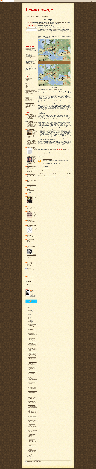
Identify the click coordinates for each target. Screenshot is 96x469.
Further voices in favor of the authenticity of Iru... (32, 392)
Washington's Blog (29, 100)
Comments (29, 29)
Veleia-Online (28, 79)
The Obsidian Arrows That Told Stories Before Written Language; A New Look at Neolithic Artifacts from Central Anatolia (32, 124)
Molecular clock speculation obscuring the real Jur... (32, 362)
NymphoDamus (28, 63)
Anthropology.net (30, 121)
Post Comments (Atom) (49, 175)
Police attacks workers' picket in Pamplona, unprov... (32, 444)
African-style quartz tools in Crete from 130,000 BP (32, 408)
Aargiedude (55, 29)
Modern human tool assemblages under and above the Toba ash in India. (31, 272)
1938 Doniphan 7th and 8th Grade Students (35, 214)
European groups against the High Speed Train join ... (32, 345)
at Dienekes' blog (55, 89)
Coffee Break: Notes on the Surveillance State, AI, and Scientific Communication (31, 117)
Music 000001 (29, 262)
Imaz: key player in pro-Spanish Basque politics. (32, 368)
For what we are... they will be (44, 23)
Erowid (27, 84)
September (30, 311)
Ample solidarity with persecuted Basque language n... (32, 342)
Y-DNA (49, 153)
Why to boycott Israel (31, 329)
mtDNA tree (28, 106)
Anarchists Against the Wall (30, 90)
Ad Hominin (29, 257)
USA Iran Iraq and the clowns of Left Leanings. (31, 185)
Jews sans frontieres (31, 147)
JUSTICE (29, 211)
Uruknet (27, 86)
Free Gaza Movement (30, 88)
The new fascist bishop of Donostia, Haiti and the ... (32, 388)
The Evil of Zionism (35, 149)
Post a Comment (43, 170)
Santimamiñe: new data (32, 397)
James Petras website (30, 103)
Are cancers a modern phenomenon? (31, 259)
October (29, 310)
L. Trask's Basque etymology (31, 105)
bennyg (27, 70)
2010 (28, 307)
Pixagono (27, 56)
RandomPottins (30, 196)
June (29, 315)
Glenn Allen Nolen (47, 159)
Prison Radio (28, 101)
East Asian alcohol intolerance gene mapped (31, 338)
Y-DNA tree (28, 107)
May (29, 317)
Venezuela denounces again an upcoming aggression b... (32, 434)
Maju (33, 290)
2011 (28, 306)
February (29, 321)
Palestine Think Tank (29, 93)
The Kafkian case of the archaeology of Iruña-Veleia (32, 349)
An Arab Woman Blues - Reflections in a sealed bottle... (32, 181)
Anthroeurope (30, 206)
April (28, 318)
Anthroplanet (29, 235)
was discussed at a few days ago (58, 149)
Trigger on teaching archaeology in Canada (31, 191)
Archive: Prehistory (35, 16)
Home (27, 16)
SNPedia (27, 110)
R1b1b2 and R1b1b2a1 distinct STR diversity (51, 27)
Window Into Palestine (31, 156)
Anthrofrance (29, 220)
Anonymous (28, 48)
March (29, 320)
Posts (28, 27)
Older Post (68, 173)
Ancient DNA (28, 108)
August (29, 313)
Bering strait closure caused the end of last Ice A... (32, 402)
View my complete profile (30, 297)
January (29, 322)
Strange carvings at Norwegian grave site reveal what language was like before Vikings (32, 170)
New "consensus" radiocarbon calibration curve (31, 374)
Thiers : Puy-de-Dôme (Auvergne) (31, 222)
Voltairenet (27, 98)
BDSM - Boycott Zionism (30, 94)
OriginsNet (27, 80)
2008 (28, 458)
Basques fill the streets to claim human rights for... (32, 451)
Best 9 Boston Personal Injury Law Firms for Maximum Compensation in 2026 (31, 143)
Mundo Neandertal (30, 129)
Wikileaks (27, 85)
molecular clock (41, 153)
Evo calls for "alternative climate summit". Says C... (32, 417)
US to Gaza (28, 87)
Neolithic (45, 153)
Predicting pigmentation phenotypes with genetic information (31, 242)
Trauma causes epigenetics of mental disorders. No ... (32, 437)
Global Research (29, 99)
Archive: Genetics (45, 16)
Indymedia (27, 97)
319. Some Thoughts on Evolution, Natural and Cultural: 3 (31, 264)
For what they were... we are (61, 22)
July (28, 314)
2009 (28, 456)
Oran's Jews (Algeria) (31, 236)
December (30, 308)
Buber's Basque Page (29, 104)
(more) (32, 62)
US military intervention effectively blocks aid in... (32, 358)
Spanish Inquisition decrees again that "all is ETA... (32, 334)
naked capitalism (30, 114)
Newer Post (40, 173)
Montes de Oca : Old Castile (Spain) (31, 208)
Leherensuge (39, 9)
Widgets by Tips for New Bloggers (31, 74)
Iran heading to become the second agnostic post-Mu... (32, 447)
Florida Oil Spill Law (31, 140)
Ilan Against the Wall (31, 193)
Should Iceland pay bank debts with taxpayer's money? (32, 427)
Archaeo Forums (29, 78)
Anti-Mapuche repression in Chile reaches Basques (32, 424)
